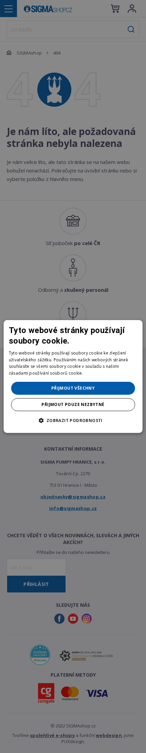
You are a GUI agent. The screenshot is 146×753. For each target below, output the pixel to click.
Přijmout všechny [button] (73, 388)
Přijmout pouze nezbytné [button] (72, 404)
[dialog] (73, 376)
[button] (72, 420)
